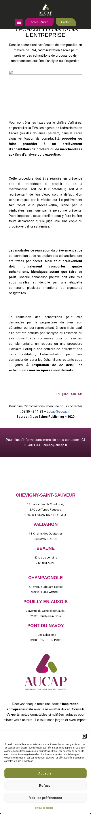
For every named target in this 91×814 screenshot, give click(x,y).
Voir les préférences (45, 798)
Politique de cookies (43, 808)
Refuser (45, 786)
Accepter (45, 773)
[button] (84, 736)
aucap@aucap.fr (59, 412)
